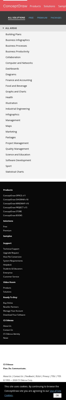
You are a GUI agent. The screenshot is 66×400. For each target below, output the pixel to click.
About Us (7, 326)
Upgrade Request (11, 252)
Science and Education (18, 154)
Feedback (29, 376)
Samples (7, 236)
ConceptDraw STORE (12, 211)
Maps (9, 125)
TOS (59, 376)
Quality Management (17, 148)
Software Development (18, 160)
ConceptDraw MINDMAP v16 (16, 203)
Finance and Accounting (19, 80)
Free (5, 226)
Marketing (11, 131)
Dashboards (12, 68)
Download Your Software (14, 314)
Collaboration (13, 57)
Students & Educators (12, 268)
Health (9, 97)
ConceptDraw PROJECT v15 (15, 207)
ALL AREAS (11, 28)
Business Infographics (18, 40)
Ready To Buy (10, 297)
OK (57, 395)
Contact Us (8, 330)
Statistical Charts (15, 171)
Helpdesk (7, 264)
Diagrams (11, 74)
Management (13, 120)
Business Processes (16, 45)
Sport (9, 165)
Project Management (17, 143)
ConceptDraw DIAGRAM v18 (15, 199)
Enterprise (7, 272)
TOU (53, 376)
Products (35, 6)
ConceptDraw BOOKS (12, 215)
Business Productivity (17, 51)
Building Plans (13, 34)
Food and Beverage (16, 85)
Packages (11, 137)
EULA (38, 376)
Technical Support (11, 248)
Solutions (49, 6)
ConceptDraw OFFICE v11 (14, 195)
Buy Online (8, 303)
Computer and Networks (19, 62)
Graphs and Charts (16, 91)
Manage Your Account (13, 311)
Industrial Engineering (18, 108)
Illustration (11, 102)
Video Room (9, 282)
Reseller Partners (11, 307)
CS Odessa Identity (11, 334)
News (5, 338)
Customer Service (11, 276)
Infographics (12, 114)
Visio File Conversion (12, 256)
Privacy (46, 376)
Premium (7, 230)
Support (7, 243)
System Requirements (13, 260)
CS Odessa (8, 320)
